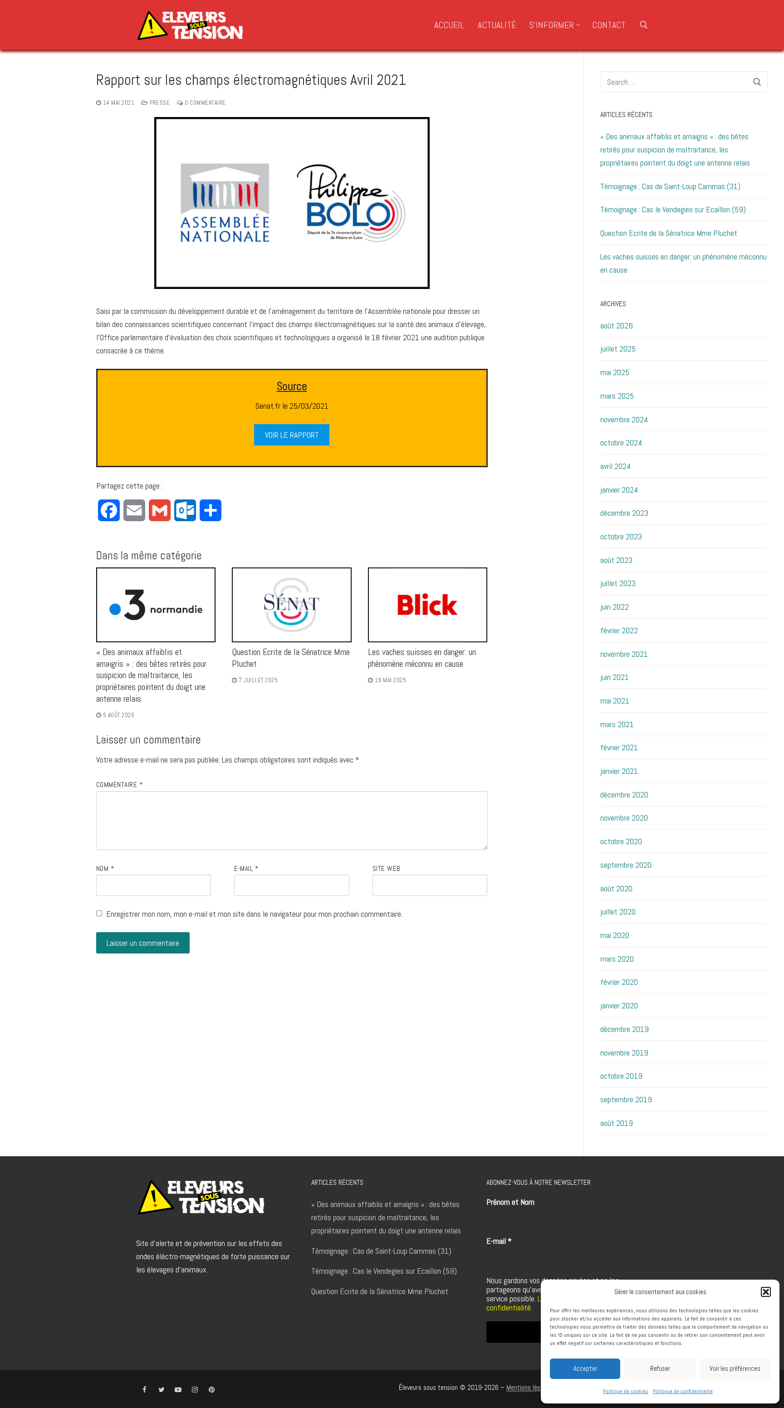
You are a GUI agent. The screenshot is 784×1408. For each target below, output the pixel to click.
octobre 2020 (621, 841)
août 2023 (616, 560)
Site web (386, 868)
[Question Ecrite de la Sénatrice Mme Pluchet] (292, 604)
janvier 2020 (619, 1005)
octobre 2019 (621, 1076)
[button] (765, 1291)
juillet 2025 (618, 348)
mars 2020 (617, 958)
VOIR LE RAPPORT (292, 435)
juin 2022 (614, 606)
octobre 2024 (621, 442)
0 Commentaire (204, 103)
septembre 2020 (626, 865)
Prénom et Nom (510, 1202)
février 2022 (619, 630)
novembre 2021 (624, 654)
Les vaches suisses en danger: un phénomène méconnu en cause (422, 658)
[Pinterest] (212, 1390)
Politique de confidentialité (683, 1391)
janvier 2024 (619, 489)
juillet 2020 (618, 911)
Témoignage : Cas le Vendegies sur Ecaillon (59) (673, 209)
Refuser (660, 1368)
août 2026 (616, 325)
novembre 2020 (624, 817)
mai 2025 (614, 372)
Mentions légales (528, 1387)
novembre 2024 (624, 419)
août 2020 (616, 888)
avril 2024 (615, 466)
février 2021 (619, 747)
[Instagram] (195, 1390)
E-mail (246, 868)
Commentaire (119, 784)
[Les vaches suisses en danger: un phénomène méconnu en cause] (428, 604)
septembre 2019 (626, 1099)
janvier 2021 (619, 771)
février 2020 (619, 982)
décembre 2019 (624, 1029)
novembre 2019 (624, 1052)
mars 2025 (617, 396)
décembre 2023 (624, 513)
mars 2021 (617, 724)
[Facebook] (144, 1390)
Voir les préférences (735, 1368)
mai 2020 (614, 935)
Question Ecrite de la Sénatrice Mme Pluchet (668, 233)
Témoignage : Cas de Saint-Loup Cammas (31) (670, 186)
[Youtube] (178, 1390)
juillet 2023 (618, 583)
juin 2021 (614, 677)
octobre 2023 (621, 536)
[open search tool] (644, 25)
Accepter (585, 1368)
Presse (159, 103)
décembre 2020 (624, 794)
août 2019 (616, 1123)
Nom (105, 868)
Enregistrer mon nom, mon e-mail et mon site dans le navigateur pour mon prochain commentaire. (254, 914)
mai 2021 (614, 700)
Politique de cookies (625, 1391)
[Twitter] (161, 1390)
